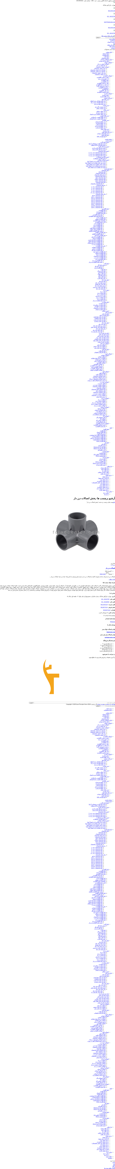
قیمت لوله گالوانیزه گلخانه (95, 231)
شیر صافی (106, 110)
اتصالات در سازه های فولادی (98, 358)
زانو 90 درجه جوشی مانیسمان (98, 71)
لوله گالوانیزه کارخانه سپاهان (94, 243)
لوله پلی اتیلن (105, 314)
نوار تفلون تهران (105, 467)
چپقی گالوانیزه (105, 80)
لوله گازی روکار (101, 271)
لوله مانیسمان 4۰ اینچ (96, 207)
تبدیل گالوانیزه (105, 81)
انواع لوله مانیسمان (101, 182)
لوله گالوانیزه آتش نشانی (96, 229)
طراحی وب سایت (110, 704)
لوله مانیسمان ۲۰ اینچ (96, 204)
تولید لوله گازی (102, 272)
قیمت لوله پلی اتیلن (104, 334)
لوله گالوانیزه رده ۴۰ (97, 244)
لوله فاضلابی (105, 55)
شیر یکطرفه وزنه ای (100, 126)
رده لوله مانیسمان (101, 185)
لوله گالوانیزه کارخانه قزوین (95, 240)
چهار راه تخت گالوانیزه (103, 83)
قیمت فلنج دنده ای (101, 465)
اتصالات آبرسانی (104, 407)
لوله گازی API (102, 277)
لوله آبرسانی (105, 53)
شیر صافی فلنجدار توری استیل (98, 114)
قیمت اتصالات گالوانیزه (96, 368)
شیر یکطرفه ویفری (101, 127)
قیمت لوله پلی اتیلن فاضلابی (101, 339)
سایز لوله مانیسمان (101, 194)
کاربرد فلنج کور (102, 450)
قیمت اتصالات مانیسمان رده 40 (97, 379)
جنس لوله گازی (101, 278)
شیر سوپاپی (106, 105)
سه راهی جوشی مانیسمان (99, 73)
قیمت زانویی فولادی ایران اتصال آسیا (96, 164)
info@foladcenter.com (109, 22)
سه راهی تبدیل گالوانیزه (96, 365)
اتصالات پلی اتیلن (104, 343)
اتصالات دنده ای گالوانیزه (102, 423)
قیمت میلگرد (105, 311)
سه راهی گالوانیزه (104, 90)
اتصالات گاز (106, 416)
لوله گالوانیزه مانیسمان (100, 256)
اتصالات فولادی (105, 355)
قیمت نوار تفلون (104, 473)
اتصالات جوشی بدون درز (99, 393)
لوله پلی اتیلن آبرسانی (103, 342)
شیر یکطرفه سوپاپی (100, 121)
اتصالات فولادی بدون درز (99, 385)
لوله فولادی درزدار (101, 297)
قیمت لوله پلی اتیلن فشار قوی (101, 340)
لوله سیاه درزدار (101, 293)
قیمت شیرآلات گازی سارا (99, 149)
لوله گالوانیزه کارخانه (100, 235)
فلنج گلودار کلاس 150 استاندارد (98, 435)
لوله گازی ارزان (98, 268)
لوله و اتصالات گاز (101, 417)
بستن (113, 1162)
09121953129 (111, 10)
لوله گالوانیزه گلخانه (100, 232)
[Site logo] (108, 36)
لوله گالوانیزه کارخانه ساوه (95, 241)
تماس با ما (106, 493)
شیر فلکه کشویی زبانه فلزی (98, 117)
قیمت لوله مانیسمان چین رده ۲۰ (97, 152)
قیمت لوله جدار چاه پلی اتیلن (98, 327)
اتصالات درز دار (102, 399)
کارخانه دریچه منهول (103, 478)
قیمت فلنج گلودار (101, 433)
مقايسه (110, 1158)
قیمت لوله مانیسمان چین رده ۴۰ (97, 154)
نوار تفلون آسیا (105, 469)
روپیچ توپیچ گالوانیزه (104, 87)
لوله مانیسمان (105, 58)
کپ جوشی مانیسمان (100, 74)
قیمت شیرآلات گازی (103, 146)
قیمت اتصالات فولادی (103, 160)
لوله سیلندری (105, 302)
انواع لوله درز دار (101, 294)
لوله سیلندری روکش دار (99, 305)
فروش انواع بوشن (101, 396)
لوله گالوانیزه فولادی (97, 247)
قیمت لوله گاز (102, 275)
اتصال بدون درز (102, 383)
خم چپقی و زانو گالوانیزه (102, 84)
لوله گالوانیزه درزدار (100, 259)
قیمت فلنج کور (102, 445)
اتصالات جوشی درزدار (103, 64)
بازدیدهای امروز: (107, 643)
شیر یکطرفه (105, 120)
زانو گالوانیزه (105, 89)
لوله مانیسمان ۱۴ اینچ (96, 200)
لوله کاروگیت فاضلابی (100, 352)
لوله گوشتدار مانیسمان (96, 183)
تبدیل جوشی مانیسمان (100, 68)
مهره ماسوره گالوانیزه (103, 92)
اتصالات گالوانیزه (101, 362)
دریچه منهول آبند (104, 484)
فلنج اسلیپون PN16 (101, 456)
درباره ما (106, 494)
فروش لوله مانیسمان (100, 174)
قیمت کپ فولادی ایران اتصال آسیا (97, 167)
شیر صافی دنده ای (101, 112)
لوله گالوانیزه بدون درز (100, 257)
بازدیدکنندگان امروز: (106, 645)
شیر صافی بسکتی (101, 111)
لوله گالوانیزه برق (97, 225)
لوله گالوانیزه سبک (101, 254)
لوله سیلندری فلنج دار (100, 306)
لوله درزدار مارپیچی (100, 296)
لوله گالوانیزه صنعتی (100, 219)
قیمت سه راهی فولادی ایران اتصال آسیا (95, 163)
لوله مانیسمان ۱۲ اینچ (96, 198)
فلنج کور (106, 442)
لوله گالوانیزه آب (98, 223)
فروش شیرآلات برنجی (100, 361)
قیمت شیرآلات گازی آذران (99, 148)
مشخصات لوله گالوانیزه (99, 220)
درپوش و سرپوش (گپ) (103, 86)
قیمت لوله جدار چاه (100, 282)
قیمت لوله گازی (104, 142)
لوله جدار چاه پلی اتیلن (103, 336)
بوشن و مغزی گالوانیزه (103, 77)
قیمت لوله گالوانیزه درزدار (95, 262)
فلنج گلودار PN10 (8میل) (99, 439)
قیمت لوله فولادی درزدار (99, 300)
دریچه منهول (105, 476)
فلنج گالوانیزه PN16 (101, 462)
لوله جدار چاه (105, 280)
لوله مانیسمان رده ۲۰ (96, 188)
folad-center (103, 574)
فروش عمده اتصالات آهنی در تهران (96, 380)
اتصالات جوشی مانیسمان (102, 67)
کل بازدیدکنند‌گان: (107, 651)
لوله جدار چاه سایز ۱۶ (96, 331)
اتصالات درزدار (105, 398)
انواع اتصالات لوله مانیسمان (98, 389)
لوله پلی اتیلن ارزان (104, 333)
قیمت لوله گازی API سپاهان (98, 145)
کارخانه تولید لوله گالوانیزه (95, 216)
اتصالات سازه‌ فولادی (100, 359)
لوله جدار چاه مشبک (100, 284)
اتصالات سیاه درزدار (100, 401)
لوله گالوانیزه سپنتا (97, 238)
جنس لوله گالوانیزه (101, 245)
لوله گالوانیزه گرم (101, 217)
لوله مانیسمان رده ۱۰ (96, 186)
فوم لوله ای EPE (101, 136)
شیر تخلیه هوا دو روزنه (100, 104)
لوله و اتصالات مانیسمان (99, 392)
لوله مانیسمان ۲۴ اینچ (96, 206)
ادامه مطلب (112, 579)
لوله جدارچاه (102, 281)
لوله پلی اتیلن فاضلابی (100, 318)
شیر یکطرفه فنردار (101, 123)
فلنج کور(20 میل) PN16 (100, 448)
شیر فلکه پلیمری (104, 96)
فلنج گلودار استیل (101, 432)
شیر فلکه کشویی (104, 115)
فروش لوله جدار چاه (100, 285)
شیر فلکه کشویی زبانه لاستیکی (98, 118)
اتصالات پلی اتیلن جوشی (99, 346)
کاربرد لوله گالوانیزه (100, 222)
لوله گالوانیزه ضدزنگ (97, 250)
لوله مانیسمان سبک (100, 177)
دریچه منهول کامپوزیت (103, 481)
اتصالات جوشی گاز (101, 420)
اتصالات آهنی (105, 371)
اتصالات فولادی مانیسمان (99, 386)
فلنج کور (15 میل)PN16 (100, 447)
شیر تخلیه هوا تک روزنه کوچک (98, 101)
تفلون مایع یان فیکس (103, 472)
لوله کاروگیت (105, 349)
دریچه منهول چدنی (104, 485)
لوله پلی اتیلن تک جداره (100, 319)
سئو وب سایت (101, 704)
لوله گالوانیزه (105, 208)
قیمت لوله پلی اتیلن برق (102, 337)
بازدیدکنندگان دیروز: (106, 648)
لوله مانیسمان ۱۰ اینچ (96, 197)
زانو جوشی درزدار (101, 65)
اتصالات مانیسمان (101, 388)
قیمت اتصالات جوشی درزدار (98, 404)
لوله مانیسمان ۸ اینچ (97, 195)
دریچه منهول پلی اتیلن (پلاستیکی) (100, 482)
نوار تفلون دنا (105, 470)
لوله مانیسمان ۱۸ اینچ (96, 203)
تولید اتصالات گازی (101, 422)
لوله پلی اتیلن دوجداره (100, 321)
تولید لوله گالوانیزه (101, 213)
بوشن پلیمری (105, 95)
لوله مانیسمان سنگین (100, 179)
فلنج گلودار (106, 429)
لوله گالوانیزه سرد (101, 211)
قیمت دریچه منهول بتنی (103, 488)
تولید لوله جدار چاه (101, 288)
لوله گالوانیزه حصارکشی (96, 228)
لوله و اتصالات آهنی (101, 374)
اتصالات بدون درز (104, 382)
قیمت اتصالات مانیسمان (99, 376)
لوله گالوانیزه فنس (97, 226)
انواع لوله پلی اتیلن (104, 315)
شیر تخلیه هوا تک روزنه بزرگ (98, 102)
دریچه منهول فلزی (104, 490)
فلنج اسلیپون (105, 451)
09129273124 (104, 607)
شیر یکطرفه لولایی (101, 124)
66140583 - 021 (105, 602)
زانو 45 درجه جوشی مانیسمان (98, 70)
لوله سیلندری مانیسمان (99, 308)
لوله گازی (106, 56)
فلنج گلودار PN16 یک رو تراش (98, 438)
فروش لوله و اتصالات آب (99, 414)
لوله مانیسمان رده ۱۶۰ (96, 192)
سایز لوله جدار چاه (101, 328)
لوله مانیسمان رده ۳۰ (96, 189)
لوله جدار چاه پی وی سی (99, 287)
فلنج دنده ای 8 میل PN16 (99, 463)
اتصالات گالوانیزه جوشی (96, 370)
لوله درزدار (106, 290)
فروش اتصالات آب (101, 411)
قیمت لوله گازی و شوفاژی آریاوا (97, 143)
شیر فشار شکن (105, 129)
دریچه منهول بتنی (104, 479)
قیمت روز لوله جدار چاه (99, 325)
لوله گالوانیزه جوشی (97, 248)
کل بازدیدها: (109, 649)
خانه (114, 502)
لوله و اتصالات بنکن (101, 391)
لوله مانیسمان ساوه (100, 180)
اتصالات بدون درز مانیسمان (98, 395)
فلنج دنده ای (105, 457)
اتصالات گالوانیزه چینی (96, 367)
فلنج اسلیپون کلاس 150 (100, 454)
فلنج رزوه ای (102, 460)
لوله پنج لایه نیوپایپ (104, 61)
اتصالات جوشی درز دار (100, 405)
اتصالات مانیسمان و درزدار (99, 402)
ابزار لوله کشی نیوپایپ (103, 133)
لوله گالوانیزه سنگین (100, 253)
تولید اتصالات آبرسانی (100, 410)
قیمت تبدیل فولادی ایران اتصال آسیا (96, 161)
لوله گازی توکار (102, 274)
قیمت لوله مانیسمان (103, 151)
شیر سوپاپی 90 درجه (100, 107)
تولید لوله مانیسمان (101, 173)
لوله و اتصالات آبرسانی (100, 413)
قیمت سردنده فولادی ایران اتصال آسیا (96, 166)
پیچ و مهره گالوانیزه (101, 426)
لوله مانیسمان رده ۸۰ (96, 191)
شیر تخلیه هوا (105, 99)
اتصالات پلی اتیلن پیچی (100, 348)
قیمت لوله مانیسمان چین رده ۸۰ (97, 155)
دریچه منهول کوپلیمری (103, 487)
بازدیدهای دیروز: (107, 646)
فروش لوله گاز (102, 265)
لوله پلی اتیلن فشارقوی (99, 317)
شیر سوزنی (106, 130)
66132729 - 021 (111, 16)
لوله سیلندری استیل (100, 309)
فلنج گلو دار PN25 (101, 441)
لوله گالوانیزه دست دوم (99, 251)
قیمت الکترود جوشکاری (102, 157)
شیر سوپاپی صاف (101, 108)
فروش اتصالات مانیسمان (99, 377)
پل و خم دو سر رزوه (103, 78)
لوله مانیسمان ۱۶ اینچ (96, 201)
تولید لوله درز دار (101, 299)
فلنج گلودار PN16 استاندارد (99, 436)
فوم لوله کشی (105, 135)
